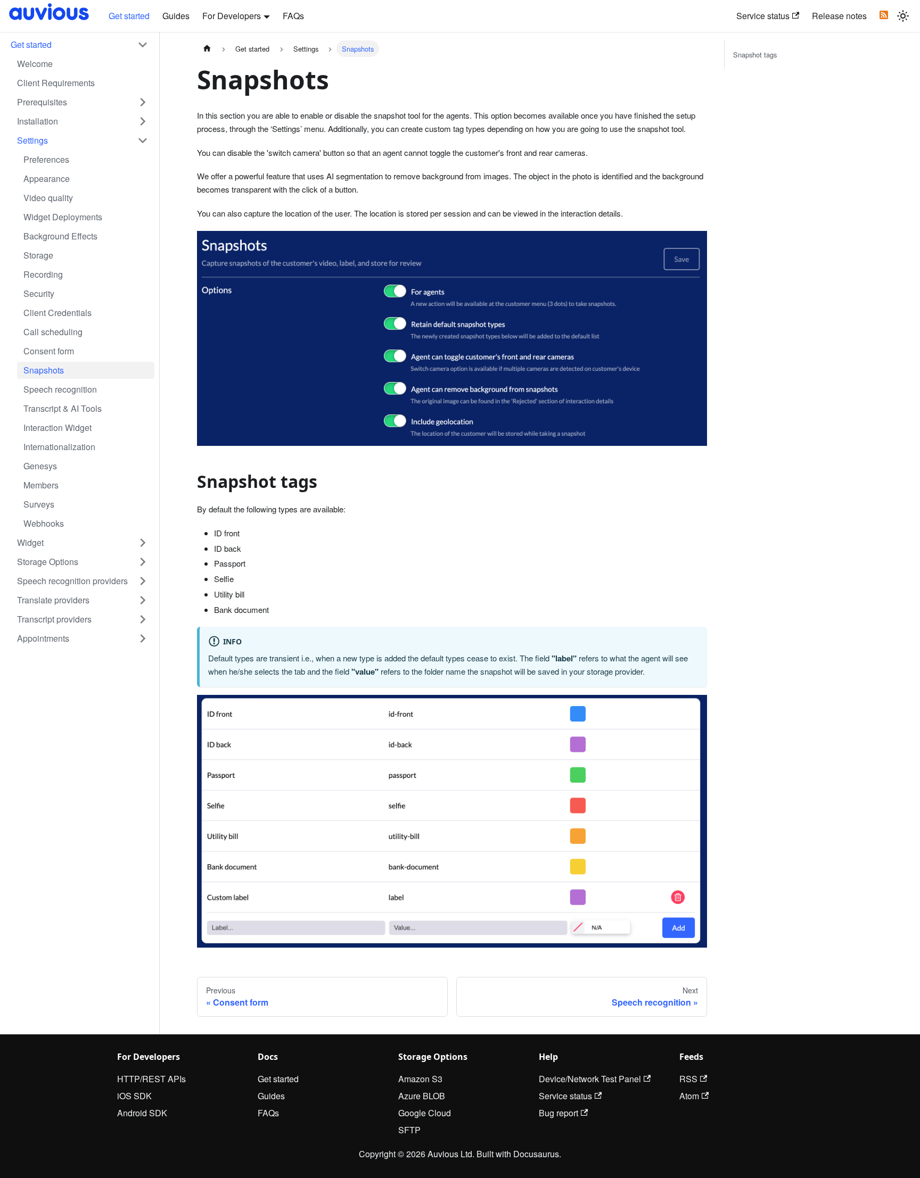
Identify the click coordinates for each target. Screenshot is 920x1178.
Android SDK (142, 1113)
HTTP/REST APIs (151, 1079)
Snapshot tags (755, 54)
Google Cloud (424, 1113)
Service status (763, 16)
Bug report (558, 1113)
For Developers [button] (231, 16)
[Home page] (207, 48)
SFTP (409, 1130)
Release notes (839, 16)
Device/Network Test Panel (590, 1079)
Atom (689, 1096)
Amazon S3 (420, 1079)
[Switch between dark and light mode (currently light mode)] (902, 15)
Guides (176, 16)
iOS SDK (134, 1096)
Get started (129, 16)
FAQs (293, 16)
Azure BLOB (421, 1096)
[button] (79, 44)
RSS (688, 1079)
